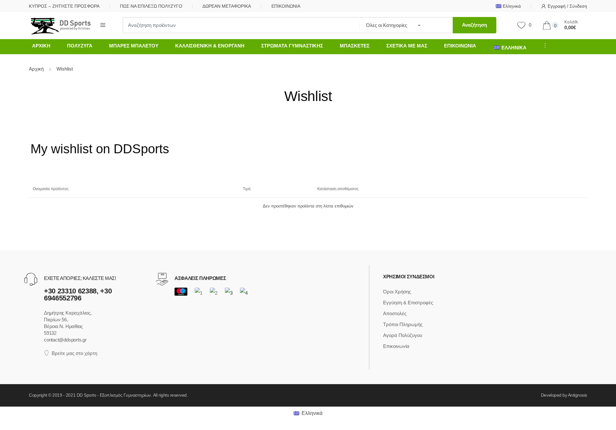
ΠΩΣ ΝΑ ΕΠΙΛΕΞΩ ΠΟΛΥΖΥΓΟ (151, 6)
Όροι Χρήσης (397, 291)
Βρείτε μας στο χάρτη (74, 353)
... (543, 45)
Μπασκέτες (355, 45)
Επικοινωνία (460, 45)
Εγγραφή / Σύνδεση (567, 6)
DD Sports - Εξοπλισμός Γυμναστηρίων (114, 395)
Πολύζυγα (79, 45)
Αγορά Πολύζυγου (402, 335)
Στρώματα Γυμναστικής (292, 45)
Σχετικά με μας (406, 45)
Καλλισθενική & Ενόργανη (209, 45)
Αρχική (41, 45)
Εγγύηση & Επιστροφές (408, 302)
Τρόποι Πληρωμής (403, 324)
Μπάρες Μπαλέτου (133, 45)
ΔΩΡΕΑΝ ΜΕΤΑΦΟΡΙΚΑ (226, 6)
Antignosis (577, 395)
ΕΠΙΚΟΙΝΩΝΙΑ (285, 6)
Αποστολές (394, 313)
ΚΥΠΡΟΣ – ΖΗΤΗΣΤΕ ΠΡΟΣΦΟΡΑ (64, 6)
